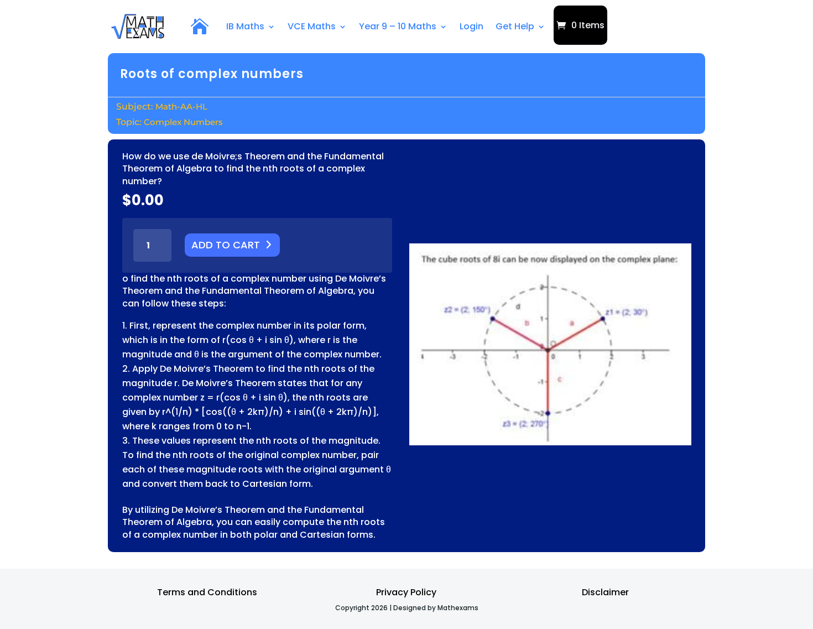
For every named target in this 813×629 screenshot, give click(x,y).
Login (471, 26)
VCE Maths (312, 26)
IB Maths (245, 26)
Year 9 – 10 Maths (397, 26)
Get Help (515, 26)
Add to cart (225, 245)
